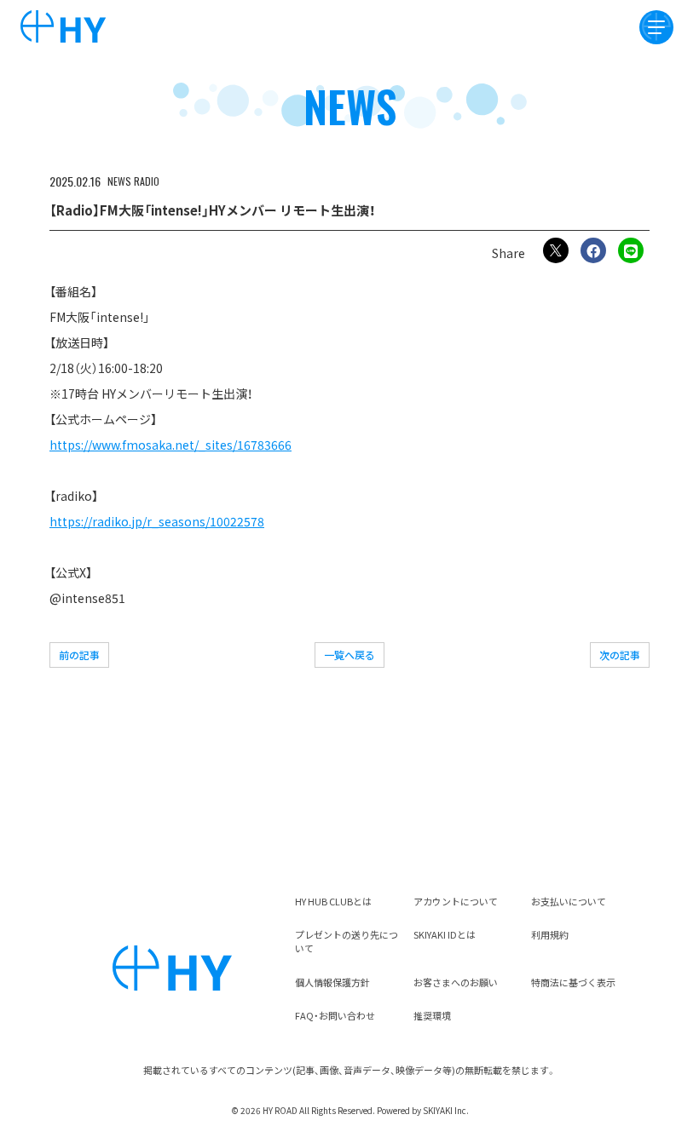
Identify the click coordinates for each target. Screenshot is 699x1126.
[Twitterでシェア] (556, 250)
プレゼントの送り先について (346, 941)
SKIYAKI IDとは (444, 934)
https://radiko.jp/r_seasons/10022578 (156, 521)
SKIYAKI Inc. (446, 1110)
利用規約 (550, 934)
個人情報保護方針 (332, 982)
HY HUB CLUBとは (333, 901)
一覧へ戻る (349, 654)
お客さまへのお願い (455, 982)
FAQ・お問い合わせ (335, 1015)
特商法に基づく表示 (573, 982)
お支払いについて (568, 901)
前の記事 (79, 654)
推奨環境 (432, 1015)
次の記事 (619, 654)
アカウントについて (455, 901)
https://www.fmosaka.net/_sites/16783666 (170, 444)
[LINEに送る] (631, 250)
